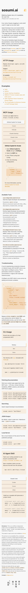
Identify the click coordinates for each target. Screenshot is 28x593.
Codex (14, 482)
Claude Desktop (14, 133)
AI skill (17, 50)
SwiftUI (7, 91)
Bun (14, 348)
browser (13, 48)
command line (7, 50)
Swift (6, 89)
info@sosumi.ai (9, 575)
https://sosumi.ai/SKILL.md (12, 460)
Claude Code (14, 137)
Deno (14, 352)
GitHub (24, 533)
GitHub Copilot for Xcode (14, 122)
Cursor (14, 126)
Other (14, 141)
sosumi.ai (10, 10)
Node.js (14, 345)
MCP (20, 48)
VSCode (14, 129)
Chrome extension (12, 52)
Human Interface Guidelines (12, 93)
